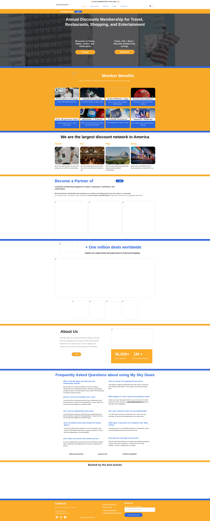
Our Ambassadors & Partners (112, 513)
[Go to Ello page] (65, 517)
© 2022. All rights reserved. (87, 517)
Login (78, 11)
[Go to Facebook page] (57, 517)
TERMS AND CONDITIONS (76, 454)
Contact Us (123, 6)
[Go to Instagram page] (61, 517)
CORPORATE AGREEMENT (129, 454)
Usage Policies (102, 454)
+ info (119, 181)
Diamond (105, 6)
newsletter (128, 503)
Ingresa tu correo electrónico (133, 506)
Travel (114, 6)
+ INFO (76, 354)
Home (84, 6)
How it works (94, 6)
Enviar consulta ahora (133, 515)
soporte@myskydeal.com (135, 402)
